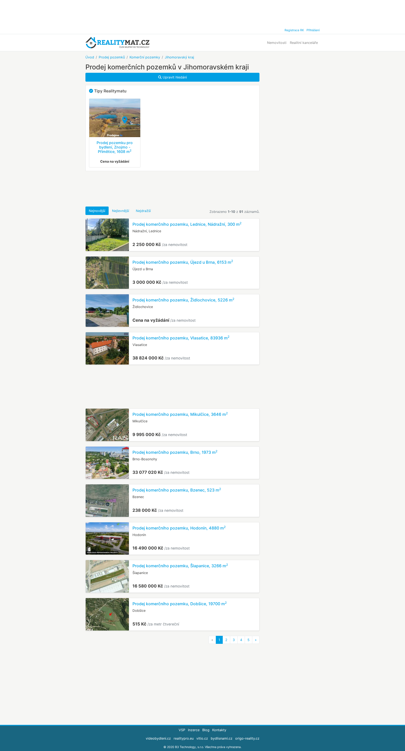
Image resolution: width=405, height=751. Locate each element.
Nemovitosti (276, 43)
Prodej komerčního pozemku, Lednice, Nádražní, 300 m (187, 224)
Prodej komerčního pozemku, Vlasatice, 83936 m (181, 337)
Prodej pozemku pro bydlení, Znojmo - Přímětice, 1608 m (115, 147)
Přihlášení (313, 30)
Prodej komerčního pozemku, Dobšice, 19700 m (179, 603)
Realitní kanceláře (304, 43)
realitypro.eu (184, 738)
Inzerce (194, 730)
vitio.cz (202, 738)
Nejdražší (143, 211)
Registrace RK (294, 30)
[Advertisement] (202, 12)
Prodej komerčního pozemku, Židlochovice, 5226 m (183, 300)
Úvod (89, 57)
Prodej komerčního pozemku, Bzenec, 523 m (176, 490)
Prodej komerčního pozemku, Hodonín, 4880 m (179, 528)
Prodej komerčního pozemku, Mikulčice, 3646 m (180, 414)
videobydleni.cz (158, 738)
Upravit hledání (174, 77)
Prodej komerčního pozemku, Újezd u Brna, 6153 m (182, 262)
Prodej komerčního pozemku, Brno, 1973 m (174, 452)
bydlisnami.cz (221, 738)
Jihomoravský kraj (179, 57)
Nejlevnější (120, 211)
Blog (205, 730)
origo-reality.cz (247, 738)
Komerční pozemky (145, 57)
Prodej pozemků (112, 57)
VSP (182, 730)
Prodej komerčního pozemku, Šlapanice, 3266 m (180, 565)
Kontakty (219, 730)
